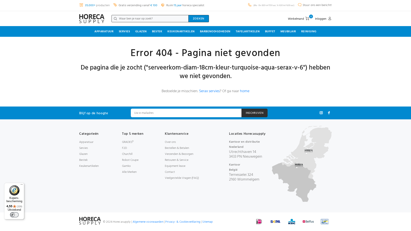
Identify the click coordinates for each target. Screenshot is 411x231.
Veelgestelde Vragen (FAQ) (182, 178)
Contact (170, 172)
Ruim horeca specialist (185, 5)
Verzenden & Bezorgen (179, 154)
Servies (124, 31)
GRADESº (127, 142)
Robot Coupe (130, 160)
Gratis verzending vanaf (137, 5)
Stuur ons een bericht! (317, 5)
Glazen (141, 31)
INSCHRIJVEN (254, 113)
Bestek (157, 31)
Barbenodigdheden (215, 31)
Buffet (270, 31)
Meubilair (288, 31)
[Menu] (21, 185)
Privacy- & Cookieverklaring (182, 221)
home (244, 91)
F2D (124, 148)
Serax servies (209, 91)
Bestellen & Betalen (177, 148)
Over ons (170, 142)
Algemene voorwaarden (148, 221)
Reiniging (309, 31)
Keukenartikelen (181, 31)
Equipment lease (175, 166)
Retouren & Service (176, 160)
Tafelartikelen (248, 31)
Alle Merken (129, 172)
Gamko (126, 166)
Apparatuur (104, 31)
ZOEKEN (198, 18)
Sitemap (207, 221)
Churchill (127, 154)
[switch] (14, 214)
